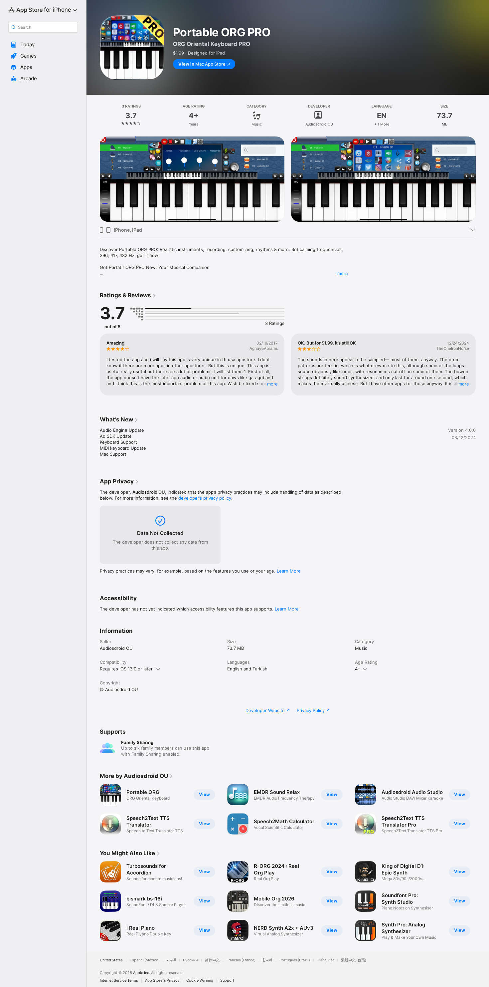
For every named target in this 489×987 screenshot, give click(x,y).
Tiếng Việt (325, 960)
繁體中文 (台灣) (353, 960)
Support (227, 980)
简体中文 (212, 960)
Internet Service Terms (119, 980)
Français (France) (241, 960)
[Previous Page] (93, 179)
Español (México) (145, 960)
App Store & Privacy (162, 980)
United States (111, 960)
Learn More (289, 571)
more (342, 273)
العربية (171, 960)
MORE (272, 383)
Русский (190, 960)
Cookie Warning (199, 980)
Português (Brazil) (294, 960)
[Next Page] (482, 179)
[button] (43, 45)
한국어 (267, 960)
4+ (358, 668)
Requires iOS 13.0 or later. (127, 668)
